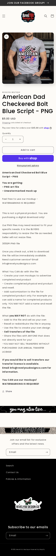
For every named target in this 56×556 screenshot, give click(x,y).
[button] (3, 16)
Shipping (6, 123)
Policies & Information (18, 479)
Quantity (6, 133)
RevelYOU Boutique (23, 549)
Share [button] (9, 391)
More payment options (28, 165)
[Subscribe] (46, 452)
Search (10, 465)
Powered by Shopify (37, 549)
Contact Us (12, 472)
